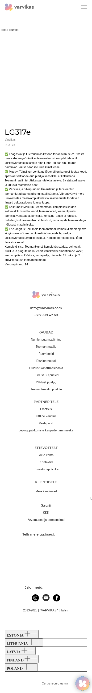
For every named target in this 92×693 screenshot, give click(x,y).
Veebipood (46, 423)
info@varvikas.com (46, 308)
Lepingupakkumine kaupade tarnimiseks (46, 430)
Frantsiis (46, 409)
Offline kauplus (46, 416)
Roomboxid (46, 354)
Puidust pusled (46, 382)
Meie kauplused (46, 491)
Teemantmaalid (46, 346)
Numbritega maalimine (46, 339)
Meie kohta (46, 455)
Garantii (46, 505)
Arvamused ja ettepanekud (46, 520)
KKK (46, 512)
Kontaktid (46, 462)
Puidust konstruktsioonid (46, 368)
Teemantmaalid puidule (46, 389)
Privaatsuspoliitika (46, 469)
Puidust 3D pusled (46, 375)
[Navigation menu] (84, 7)
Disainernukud (46, 361)
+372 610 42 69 (46, 315)
